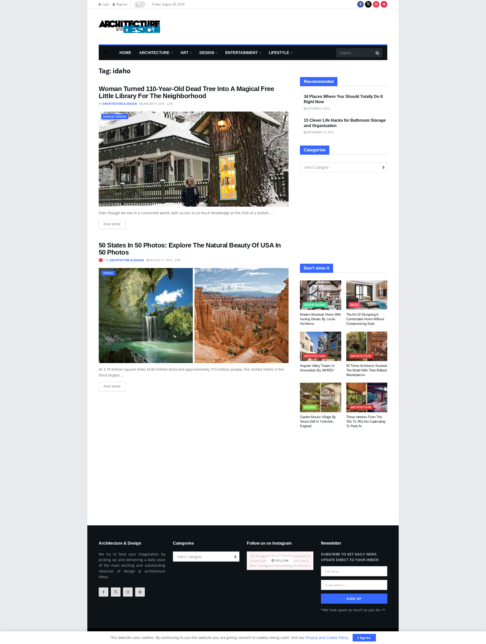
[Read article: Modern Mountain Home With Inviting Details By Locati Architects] (320, 295)
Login (105, 4)
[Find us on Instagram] (376, 4)
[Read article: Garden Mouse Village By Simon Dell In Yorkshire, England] (320, 397)
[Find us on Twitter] (368, 4)
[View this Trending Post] (101, 260)
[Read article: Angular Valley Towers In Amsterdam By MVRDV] (320, 346)
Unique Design (114, 116)
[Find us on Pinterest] (384, 4)
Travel (108, 273)
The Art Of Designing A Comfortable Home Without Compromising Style (365, 319)
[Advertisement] (295, 25)
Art (184, 52)
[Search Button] (377, 52)
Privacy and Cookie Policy (327, 637)
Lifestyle (279, 52)
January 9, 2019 (153, 103)
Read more (115, 223)
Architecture (154, 52)
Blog (355, 305)
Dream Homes (315, 305)
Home (125, 52)
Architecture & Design (120, 103)
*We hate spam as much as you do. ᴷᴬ (353, 609)
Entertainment (241, 52)
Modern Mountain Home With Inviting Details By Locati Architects (320, 319)
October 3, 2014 (318, 108)
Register (121, 4)
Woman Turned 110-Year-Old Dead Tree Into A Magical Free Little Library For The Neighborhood (186, 92)
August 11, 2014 (160, 260)
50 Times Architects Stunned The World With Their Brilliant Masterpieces (366, 370)
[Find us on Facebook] (360, 4)
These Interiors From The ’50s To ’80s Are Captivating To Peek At (366, 421)
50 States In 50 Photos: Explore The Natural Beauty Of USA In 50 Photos (190, 248)
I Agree (364, 637)
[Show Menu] (106, 53)
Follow (281, 561)
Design (206, 52)
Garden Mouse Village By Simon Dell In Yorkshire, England (318, 421)
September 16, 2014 (320, 132)
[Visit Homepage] (129, 26)
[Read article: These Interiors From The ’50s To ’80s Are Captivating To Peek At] (367, 397)
